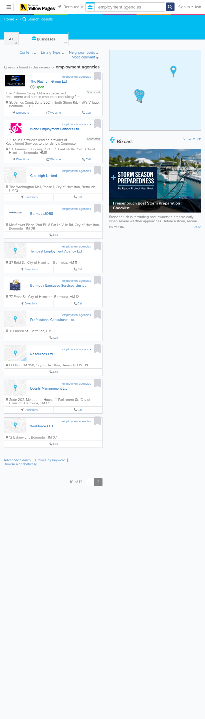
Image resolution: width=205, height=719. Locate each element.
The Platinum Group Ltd (48, 81)
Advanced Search (17, 460)
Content (27, 52)
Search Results (40, 19)
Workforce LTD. (42, 426)
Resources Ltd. (42, 354)
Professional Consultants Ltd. (52, 319)
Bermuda (70, 7)
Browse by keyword (50, 460)
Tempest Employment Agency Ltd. (56, 251)
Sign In (184, 7)
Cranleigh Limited (43, 175)
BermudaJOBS (41, 213)
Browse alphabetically (20, 464)
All (13, 40)
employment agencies (76, 76)
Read (197, 227)
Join (197, 7)
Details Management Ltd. (49, 388)
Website (55, 112)
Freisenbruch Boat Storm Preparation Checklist (146, 205)
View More (192, 139)
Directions (23, 112)
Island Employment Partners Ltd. (55, 129)
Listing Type (51, 52)
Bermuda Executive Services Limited (58, 285)
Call (88, 112)
